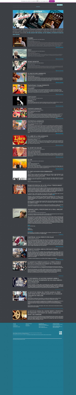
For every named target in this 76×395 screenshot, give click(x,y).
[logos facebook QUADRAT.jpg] (57, 5)
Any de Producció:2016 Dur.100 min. (34, 65)
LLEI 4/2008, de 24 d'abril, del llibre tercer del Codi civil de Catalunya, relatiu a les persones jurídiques (39, 334)
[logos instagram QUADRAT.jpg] (60, 5)
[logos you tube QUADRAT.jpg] (59, 5)
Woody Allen (34, 99)
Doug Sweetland (38, 111)
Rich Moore (37, 123)
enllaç (45, 233)
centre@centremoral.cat (44, 327)
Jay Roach (32, 40)
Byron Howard (33, 123)
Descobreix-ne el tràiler (59, 289)
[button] (38, 19)
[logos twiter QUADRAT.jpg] (62, 5)
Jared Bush (40, 123)
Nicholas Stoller (33, 111)
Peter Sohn (32, 76)
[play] (61, 27)
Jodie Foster (33, 64)
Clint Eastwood (33, 52)
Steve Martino (33, 87)
